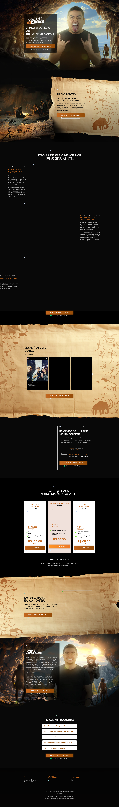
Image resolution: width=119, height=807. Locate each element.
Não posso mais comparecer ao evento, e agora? (58, 742)
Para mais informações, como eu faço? (55, 748)
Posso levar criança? (50, 737)
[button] (59, 726)
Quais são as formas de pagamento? (54, 726)
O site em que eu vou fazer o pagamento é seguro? (58, 731)
